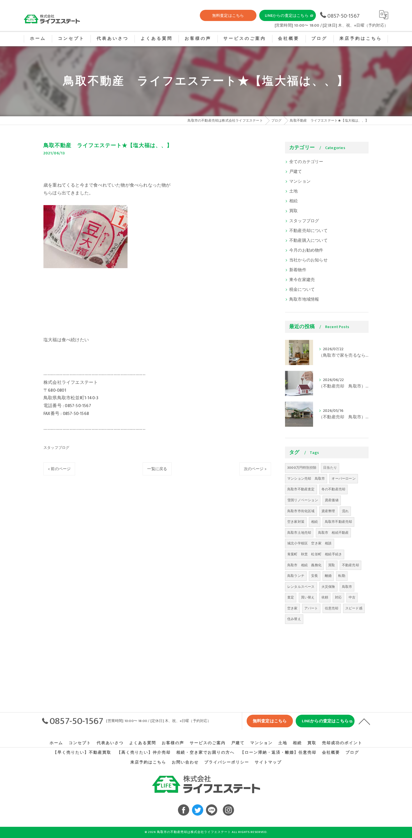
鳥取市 (347, 586)
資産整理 (328, 511)
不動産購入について (308, 240)
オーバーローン (343, 478)
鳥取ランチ (295, 576)
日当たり (330, 467)
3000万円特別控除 (301, 467)
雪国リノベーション (302, 500)
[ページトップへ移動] (364, 721)
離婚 (328, 576)
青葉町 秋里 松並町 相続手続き (314, 554)
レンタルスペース (301, 586)
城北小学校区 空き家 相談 (309, 543)
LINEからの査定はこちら (287, 15)
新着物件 (297, 270)
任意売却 (332, 608)
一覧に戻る (157, 469)
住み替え (294, 619)
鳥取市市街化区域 (301, 511)
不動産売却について (308, 231)
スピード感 (353, 608)
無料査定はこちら (228, 15)
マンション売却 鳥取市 (306, 478)
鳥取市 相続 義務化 (304, 565)
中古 (352, 597)
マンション (300, 181)
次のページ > (255, 469)
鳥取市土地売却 (299, 532)
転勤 (341, 576)
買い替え (308, 597)
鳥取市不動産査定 (301, 489)
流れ (345, 511)
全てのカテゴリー (306, 162)
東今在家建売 (302, 280)
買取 (293, 211)
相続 (293, 201)
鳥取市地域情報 (304, 299)
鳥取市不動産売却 (338, 521)
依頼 (324, 597)
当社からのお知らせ (308, 260)
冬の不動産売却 (333, 489)
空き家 (292, 608)
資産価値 (332, 500)
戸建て (295, 171)
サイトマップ (268, 762)
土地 (293, 191)
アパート (311, 608)
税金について (302, 289)
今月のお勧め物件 (306, 250)
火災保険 (328, 586)
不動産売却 (350, 565)
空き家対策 (295, 521)
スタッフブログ (56, 448)
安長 (314, 576)
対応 (338, 597)
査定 (290, 597)
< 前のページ (59, 469)
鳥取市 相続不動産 (333, 532)
